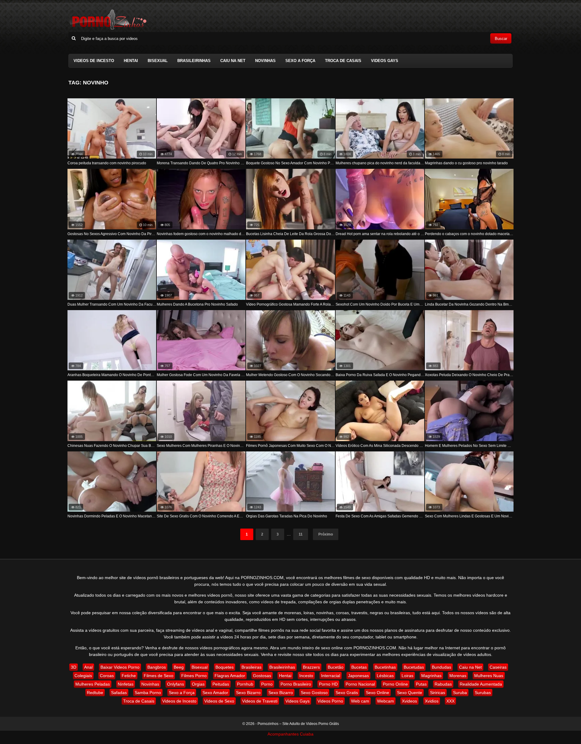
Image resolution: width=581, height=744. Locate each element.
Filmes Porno (194, 675)
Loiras (407, 675)
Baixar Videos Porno (120, 667)
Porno (267, 684)
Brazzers (311, 667)
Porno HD (328, 684)
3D (73, 667)
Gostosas (262, 675)
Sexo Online (377, 692)
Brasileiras (251, 667)
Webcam (385, 701)
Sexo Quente (409, 692)
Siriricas (437, 692)
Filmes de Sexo (158, 675)
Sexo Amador (215, 692)
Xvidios (431, 701)
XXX (450, 701)
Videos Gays (384, 60)
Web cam (360, 701)
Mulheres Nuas (488, 675)
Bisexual (158, 60)
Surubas (483, 692)
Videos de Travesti (259, 701)
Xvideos (409, 701)
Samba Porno (148, 692)
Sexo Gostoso (314, 692)
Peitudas (220, 684)
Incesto (306, 675)
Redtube (95, 692)
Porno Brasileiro (296, 684)
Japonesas (358, 675)
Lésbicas (385, 675)
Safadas (119, 692)
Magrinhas (431, 675)
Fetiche (129, 675)
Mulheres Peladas (92, 684)
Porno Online (395, 684)
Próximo (325, 534)
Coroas (107, 675)
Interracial (330, 675)
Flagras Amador (230, 675)
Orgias (198, 684)
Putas (421, 684)
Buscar (501, 38)
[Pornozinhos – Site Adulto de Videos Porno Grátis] (107, 28)
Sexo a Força (300, 60)
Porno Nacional (360, 684)
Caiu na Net (232, 60)
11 (301, 534)
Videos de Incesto (94, 60)
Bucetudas (414, 667)
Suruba (460, 692)
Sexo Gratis (347, 692)
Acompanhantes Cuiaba (290, 734)
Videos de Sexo (219, 701)
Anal (88, 667)
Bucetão (335, 667)
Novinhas (265, 60)
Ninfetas (125, 684)
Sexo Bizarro (248, 692)
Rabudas (443, 684)
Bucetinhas (385, 667)
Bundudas (441, 667)
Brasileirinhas (194, 60)
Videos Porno (330, 701)
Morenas (457, 675)
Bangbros (156, 667)
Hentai (131, 60)
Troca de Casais (343, 60)
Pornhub (245, 684)
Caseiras (498, 667)
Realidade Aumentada (481, 684)
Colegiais (83, 675)
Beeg (179, 667)
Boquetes (224, 667)
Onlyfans (175, 684)
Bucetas (359, 667)
